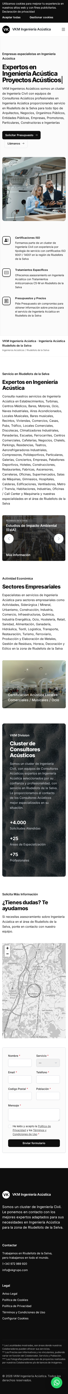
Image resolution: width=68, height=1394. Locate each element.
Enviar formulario (34, 1143)
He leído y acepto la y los (32, 1130)
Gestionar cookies (41, 17)
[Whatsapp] (56, 1382)
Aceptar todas (11, 17)
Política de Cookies (15, 1300)
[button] (58, 538)
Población (43, 1088)
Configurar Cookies (15, 1318)
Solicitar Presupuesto (19, 135)
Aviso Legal (9, 1293)
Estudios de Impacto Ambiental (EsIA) (31, 528)
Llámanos (14, 143)
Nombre (14, 1055)
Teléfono (42, 1072)
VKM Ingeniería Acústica (31, 29)
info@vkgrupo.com (15, 1270)
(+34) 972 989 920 (14, 1264)
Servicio (42, 1055)
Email (12, 1072)
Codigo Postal (18, 1088)
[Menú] (63, 29)
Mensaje (14, 1105)
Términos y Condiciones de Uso (23, 1312)
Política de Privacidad (16, 1306)
